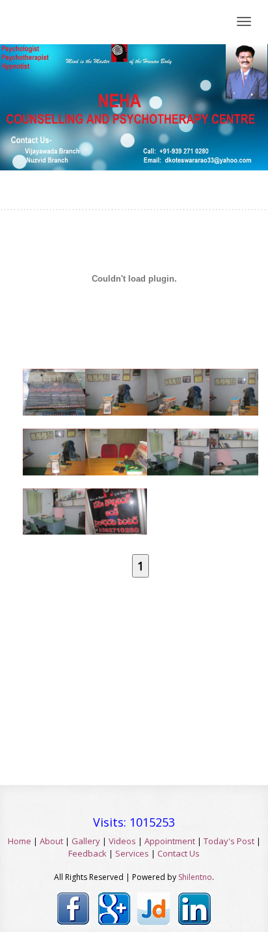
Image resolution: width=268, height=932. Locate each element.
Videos (122, 841)
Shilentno (195, 877)
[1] (47, 384)
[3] (171, 384)
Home (19, 841)
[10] (110, 503)
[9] (47, 503)
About (51, 841)
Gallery (86, 841)
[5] (47, 444)
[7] (171, 444)
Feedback (87, 853)
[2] (110, 384)
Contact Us (178, 853)
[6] (110, 444)
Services (132, 853)
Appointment (169, 841)
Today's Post (229, 841)
